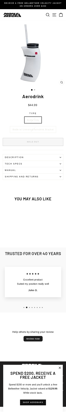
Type (33, 113)
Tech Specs (13, 164)
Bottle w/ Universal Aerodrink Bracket (33, 129)
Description (14, 157)
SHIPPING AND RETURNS (22, 176)
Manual (10, 170)
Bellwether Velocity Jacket (22, 388)
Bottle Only (33, 120)
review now (33, 338)
